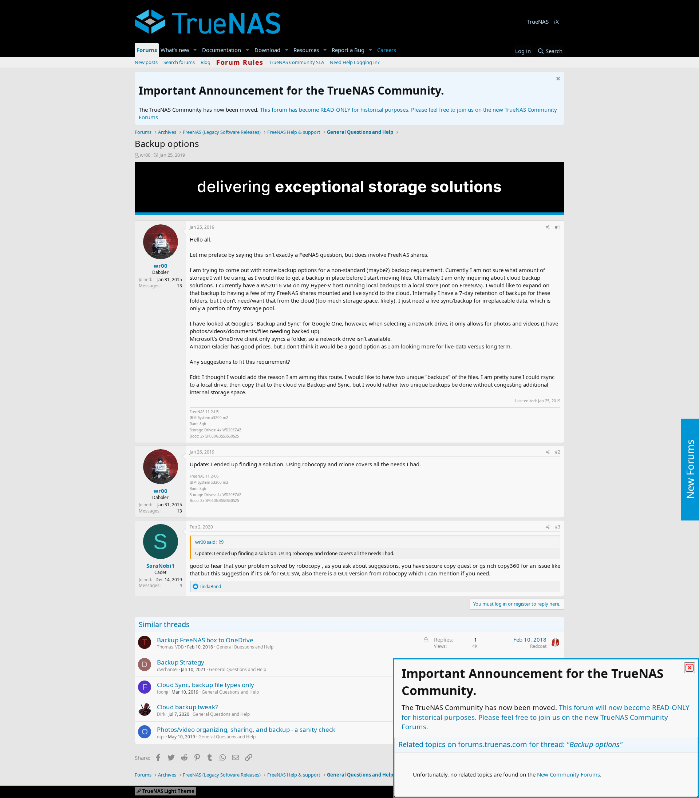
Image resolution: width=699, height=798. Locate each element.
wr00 (145, 155)
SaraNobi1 (160, 565)
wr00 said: (206, 542)
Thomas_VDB (170, 647)
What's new (175, 49)
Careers (386, 49)
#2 (557, 452)
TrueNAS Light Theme (167, 791)
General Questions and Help (244, 647)
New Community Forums (568, 774)
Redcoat (538, 646)
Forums (147, 49)
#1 (557, 227)
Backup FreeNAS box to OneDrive (205, 640)
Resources (306, 49)
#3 (557, 527)
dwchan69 (167, 669)
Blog (205, 62)
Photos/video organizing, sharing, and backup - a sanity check (246, 729)
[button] (195, 50)
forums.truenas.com (492, 744)
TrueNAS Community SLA (296, 62)
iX (556, 21)
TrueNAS (538, 21)
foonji (162, 692)
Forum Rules (240, 62)
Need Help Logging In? (355, 62)
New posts (146, 62)
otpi (161, 737)
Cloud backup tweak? (187, 707)
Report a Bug (348, 49)
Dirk (161, 714)
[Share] (547, 227)
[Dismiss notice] (557, 79)
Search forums (179, 62)
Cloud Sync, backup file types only (205, 685)
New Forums (690, 469)
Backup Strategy (180, 662)
